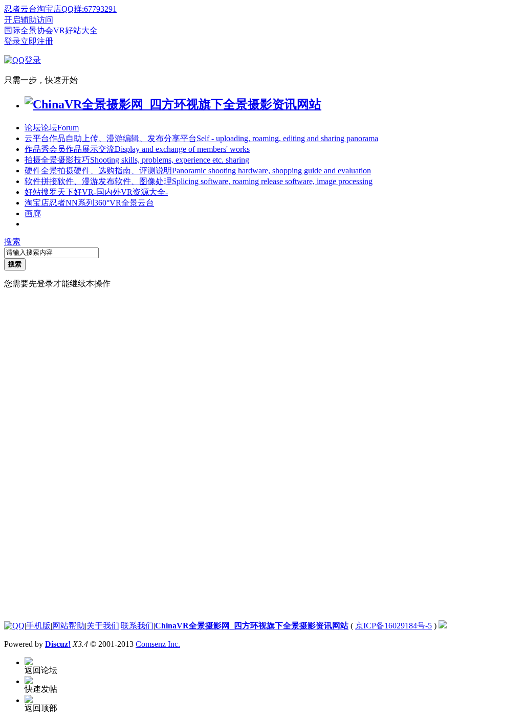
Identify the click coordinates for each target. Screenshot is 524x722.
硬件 (198, 170)
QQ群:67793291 (89, 9)
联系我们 (137, 625)
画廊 (33, 213)
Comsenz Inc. (158, 644)
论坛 (52, 127)
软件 (199, 181)
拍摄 (137, 159)
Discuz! (58, 644)
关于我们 (102, 625)
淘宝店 (89, 202)
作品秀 (137, 149)
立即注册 (36, 41)
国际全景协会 (28, 30)
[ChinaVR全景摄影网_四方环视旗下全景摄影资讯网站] (173, 104)
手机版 (38, 625)
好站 (96, 192)
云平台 (201, 138)
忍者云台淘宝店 (32, 9)
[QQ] (14, 625)
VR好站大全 (75, 30)
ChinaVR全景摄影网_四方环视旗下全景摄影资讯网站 (251, 625)
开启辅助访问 (28, 19)
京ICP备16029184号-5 (393, 625)
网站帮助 (68, 625)
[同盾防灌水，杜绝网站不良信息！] (443, 625)
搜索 (12, 241)
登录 (12, 41)
